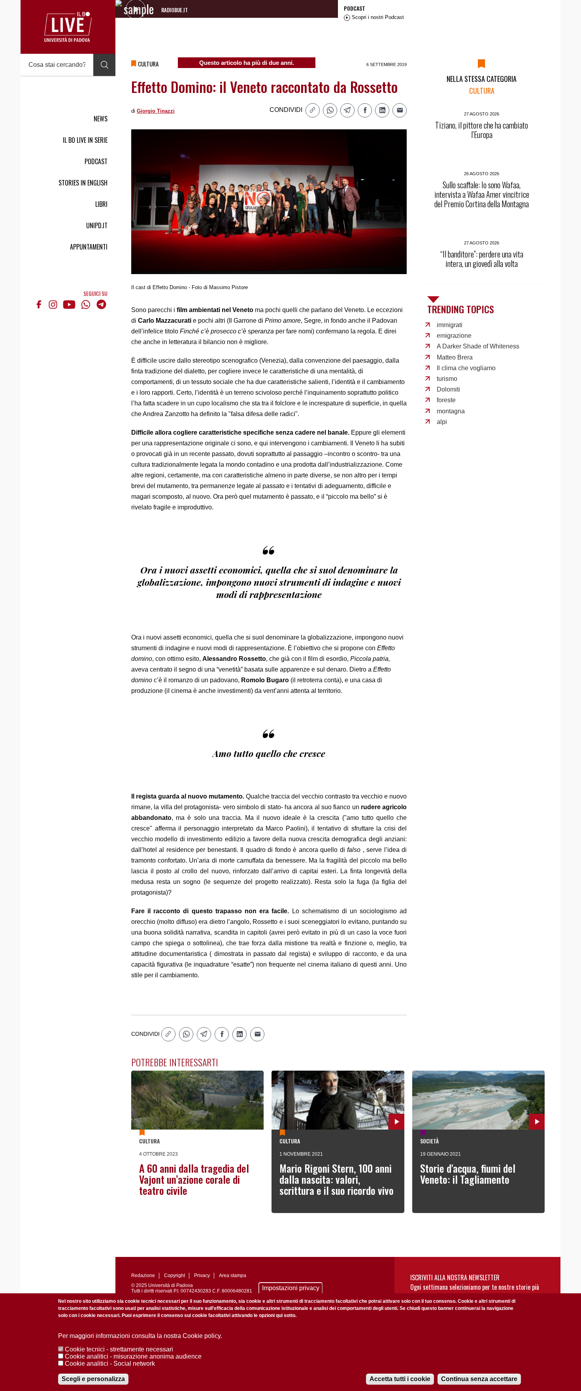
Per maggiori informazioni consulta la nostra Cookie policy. (140, 1335)
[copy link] (313, 110)
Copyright (174, 1275)
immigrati (449, 325)
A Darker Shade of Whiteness (478, 346)
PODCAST (96, 161)
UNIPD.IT (97, 225)
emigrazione (454, 335)
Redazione (143, 1275)
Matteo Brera (455, 357)
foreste (446, 400)
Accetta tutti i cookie (400, 1379)
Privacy (202, 1275)
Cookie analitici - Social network (110, 1363)
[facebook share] (365, 110)
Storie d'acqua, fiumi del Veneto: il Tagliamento (467, 1173)
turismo (447, 378)
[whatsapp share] (330, 110)
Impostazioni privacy (290, 1288)
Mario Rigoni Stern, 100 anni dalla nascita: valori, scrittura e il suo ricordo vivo (336, 1179)
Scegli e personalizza (93, 1379)
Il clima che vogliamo (466, 368)
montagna (451, 411)
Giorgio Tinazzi (156, 111)
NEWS (101, 118)
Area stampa (232, 1275)
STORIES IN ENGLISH (83, 182)
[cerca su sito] (104, 65)
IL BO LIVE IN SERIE (85, 140)
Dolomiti (448, 389)
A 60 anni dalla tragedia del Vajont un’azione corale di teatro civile (194, 1179)
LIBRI (101, 204)
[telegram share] (347, 110)
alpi (442, 421)
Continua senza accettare (479, 1379)
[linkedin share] (382, 110)
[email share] (399, 110)
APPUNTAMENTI (89, 247)
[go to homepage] (68, 27)
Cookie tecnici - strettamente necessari (119, 1349)
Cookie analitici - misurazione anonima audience (133, 1356)
